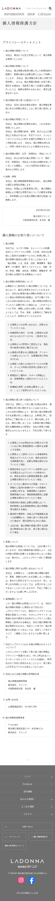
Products (27, 784)
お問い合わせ (27, 826)
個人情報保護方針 (41, 836)
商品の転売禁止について (14, 845)
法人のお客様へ (27, 799)
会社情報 (27, 791)
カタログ (27, 814)
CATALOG (44, 14)
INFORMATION (14, 14)
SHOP (31, 14)
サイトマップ (14, 836)
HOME (27, 776)
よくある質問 (27, 806)
